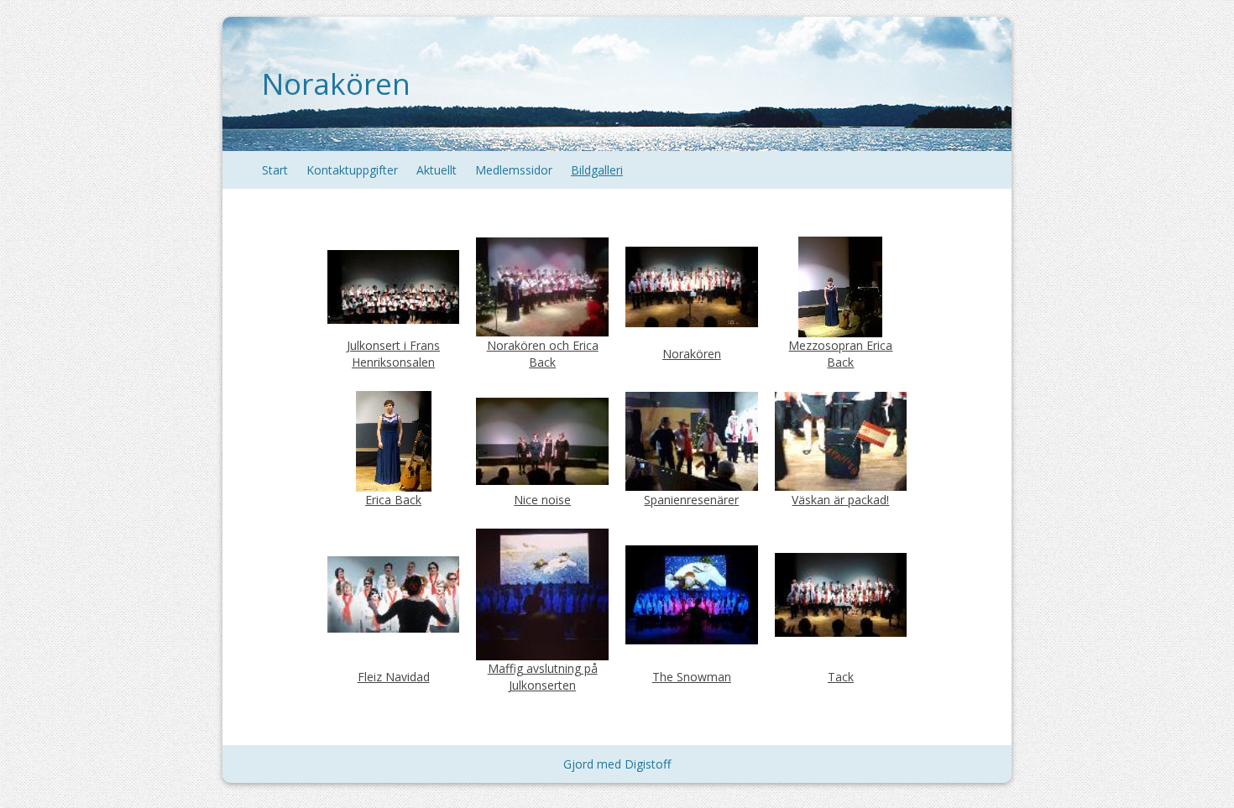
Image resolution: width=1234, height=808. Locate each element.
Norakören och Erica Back (543, 353)
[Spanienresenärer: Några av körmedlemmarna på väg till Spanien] (691, 440)
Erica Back (393, 500)
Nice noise (542, 500)
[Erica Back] (393, 440)
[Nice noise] (542, 440)
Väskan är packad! (840, 500)
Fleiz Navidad (394, 677)
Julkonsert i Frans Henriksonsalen (393, 353)
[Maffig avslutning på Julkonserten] (542, 593)
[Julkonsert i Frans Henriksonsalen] (393, 286)
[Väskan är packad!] (841, 440)
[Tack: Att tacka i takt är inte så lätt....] (841, 593)
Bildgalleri (597, 170)
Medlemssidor (513, 170)
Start (275, 170)
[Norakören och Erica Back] (542, 286)
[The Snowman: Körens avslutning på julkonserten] (691, 593)
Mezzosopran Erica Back (840, 353)
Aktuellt (436, 170)
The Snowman (691, 677)
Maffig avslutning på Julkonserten (543, 676)
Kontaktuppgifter (352, 170)
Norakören (336, 83)
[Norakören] (691, 286)
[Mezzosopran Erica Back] (840, 286)
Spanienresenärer (691, 500)
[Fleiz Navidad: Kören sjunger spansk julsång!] (393, 593)
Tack (841, 677)
